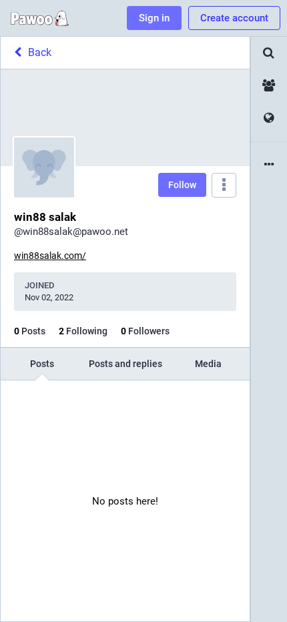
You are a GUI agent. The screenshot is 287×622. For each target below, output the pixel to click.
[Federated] (269, 118)
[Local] (269, 85)
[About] (269, 165)
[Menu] (224, 185)
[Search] (269, 53)
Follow (182, 185)
